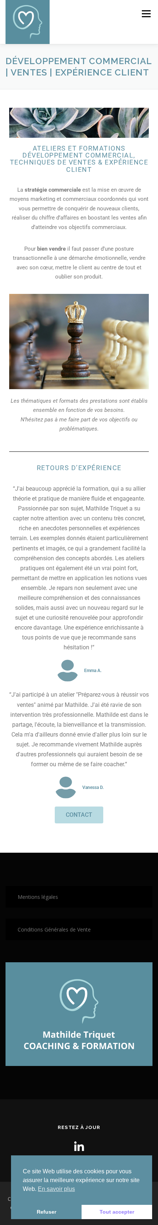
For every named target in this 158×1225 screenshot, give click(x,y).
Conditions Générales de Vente (54, 929)
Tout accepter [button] (117, 1212)
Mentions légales (38, 896)
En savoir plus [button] (56, 1189)
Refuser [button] (46, 1212)
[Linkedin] (79, 1146)
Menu (146, 14)
